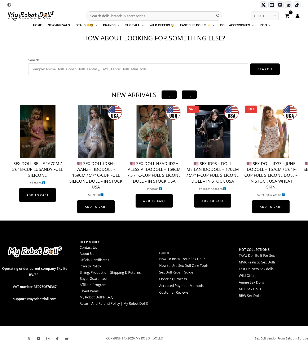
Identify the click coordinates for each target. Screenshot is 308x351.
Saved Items (89, 291)
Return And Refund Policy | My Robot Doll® (114, 303)
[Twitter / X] (263, 4)
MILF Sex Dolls (250, 289)
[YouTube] (38, 338)
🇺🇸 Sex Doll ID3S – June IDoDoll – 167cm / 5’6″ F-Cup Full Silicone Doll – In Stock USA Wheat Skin (271, 175)
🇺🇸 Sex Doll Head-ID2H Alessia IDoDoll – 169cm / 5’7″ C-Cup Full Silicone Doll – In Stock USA (154, 172)
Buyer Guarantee (93, 278)
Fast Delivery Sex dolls (256, 269)
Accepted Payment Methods (181, 285)
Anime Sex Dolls (251, 282)
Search (33, 60)
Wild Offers (247, 275)
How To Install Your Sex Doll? (182, 259)
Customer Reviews (173, 292)
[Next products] (189, 94)
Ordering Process (173, 279)
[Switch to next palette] (9, 5)
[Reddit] (288, 4)
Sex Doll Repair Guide (176, 272)
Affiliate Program (93, 285)
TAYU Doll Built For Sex (257, 255)
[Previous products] (169, 94)
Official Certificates (94, 260)
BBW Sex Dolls (250, 295)
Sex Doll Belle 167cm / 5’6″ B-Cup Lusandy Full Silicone (37, 169)
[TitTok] (57, 338)
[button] (95, 25)
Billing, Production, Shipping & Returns (110, 272)
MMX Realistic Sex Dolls (257, 262)
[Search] (218, 16)
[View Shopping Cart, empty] (287, 16)
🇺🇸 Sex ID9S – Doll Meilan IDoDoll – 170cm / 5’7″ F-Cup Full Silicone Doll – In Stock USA (212, 172)
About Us (87, 253)
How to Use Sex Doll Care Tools (183, 265)
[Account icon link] (297, 16)
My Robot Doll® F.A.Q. (97, 297)
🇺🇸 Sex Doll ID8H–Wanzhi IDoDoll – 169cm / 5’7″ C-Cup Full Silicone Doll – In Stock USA (95, 175)
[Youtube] (271, 4)
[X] (29, 338)
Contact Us (88, 247)
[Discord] (280, 4)
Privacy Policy (90, 266)
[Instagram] (48, 338)
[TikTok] (297, 4)
